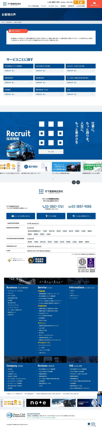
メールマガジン (74, 298)
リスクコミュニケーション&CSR (15, 291)
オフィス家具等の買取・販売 (45, 315)
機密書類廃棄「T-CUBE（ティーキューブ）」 (49, 293)
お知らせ (72, 291)
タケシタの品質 (11, 295)
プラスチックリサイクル (13, 305)
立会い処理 (42, 328)
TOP (3, 22)
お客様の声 (9, 22)
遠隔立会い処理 (43, 330)
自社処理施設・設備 (12, 298)
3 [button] (51, 179)
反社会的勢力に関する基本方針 (71, 394)
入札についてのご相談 (44, 350)
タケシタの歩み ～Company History (17, 378)
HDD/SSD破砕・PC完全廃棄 (46, 298)
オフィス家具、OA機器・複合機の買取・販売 (49, 378)
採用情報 (10, 388)
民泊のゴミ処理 (43, 320)
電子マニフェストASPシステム (46, 335)
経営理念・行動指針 (12, 376)
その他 (40, 386)
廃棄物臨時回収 (43, 376)
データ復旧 (41, 347)
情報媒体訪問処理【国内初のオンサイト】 (48, 325)
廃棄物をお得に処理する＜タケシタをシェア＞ (50, 340)
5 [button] (55, 179)
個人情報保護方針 (29, 394)
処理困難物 (42, 318)
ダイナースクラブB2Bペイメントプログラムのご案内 (41, 418)
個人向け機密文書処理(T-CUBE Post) (79, 388)
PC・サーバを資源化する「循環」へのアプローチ (50, 301)
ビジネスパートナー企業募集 (15, 383)
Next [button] (78, 182)
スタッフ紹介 (11, 371)
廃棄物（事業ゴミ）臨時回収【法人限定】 (48, 311)
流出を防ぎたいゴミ (44, 313)
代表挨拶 (10, 369)
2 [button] (49, 179)
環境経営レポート (12, 312)
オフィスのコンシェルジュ (45, 345)
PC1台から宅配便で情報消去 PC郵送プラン (49, 303)
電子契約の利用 (12, 303)
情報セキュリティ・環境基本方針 (15, 394)
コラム (71, 293)
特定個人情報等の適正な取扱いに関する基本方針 (49, 394)
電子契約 (41, 333)
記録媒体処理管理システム (45, 337)
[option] (35, 168)
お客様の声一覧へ (10, 71)
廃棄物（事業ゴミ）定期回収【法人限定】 (48, 308)
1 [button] (47, 179)
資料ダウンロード (74, 295)
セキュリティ (11, 293)
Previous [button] (74, 182)
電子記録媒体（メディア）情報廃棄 (47, 296)
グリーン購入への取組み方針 (15, 310)
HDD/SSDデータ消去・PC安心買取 (78, 374)
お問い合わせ (42, 353)
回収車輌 (10, 300)
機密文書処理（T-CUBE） (45, 383)
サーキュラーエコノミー (13, 307)
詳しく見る (51, 152)
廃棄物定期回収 (43, 374)
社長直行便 (10, 314)
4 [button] (53, 179)
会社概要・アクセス (12, 374)
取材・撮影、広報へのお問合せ (15, 386)
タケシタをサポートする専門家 (15, 381)
